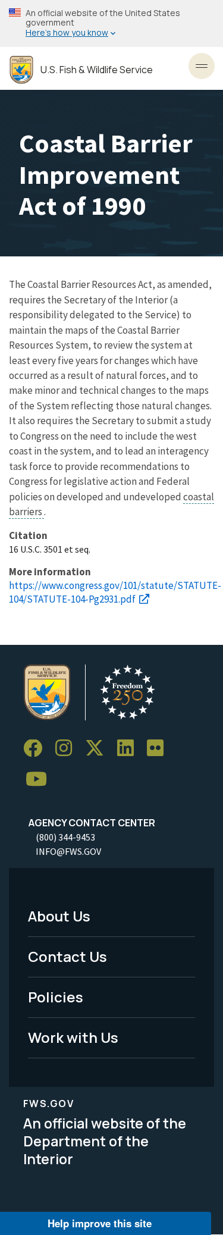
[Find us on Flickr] (159, 748)
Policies (55, 997)
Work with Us (73, 1037)
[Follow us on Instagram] (67, 748)
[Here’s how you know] (111, 23)
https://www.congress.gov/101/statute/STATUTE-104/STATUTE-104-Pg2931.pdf (115, 592)
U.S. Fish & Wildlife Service (96, 70)
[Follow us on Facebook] (37, 748)
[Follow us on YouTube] (40, 779)
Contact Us (67, 956)
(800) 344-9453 (65, 837)
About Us (59, 916)
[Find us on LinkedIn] (129, 748)
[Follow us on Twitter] (98, 748)
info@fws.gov (68, 851)
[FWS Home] (21, 70)
